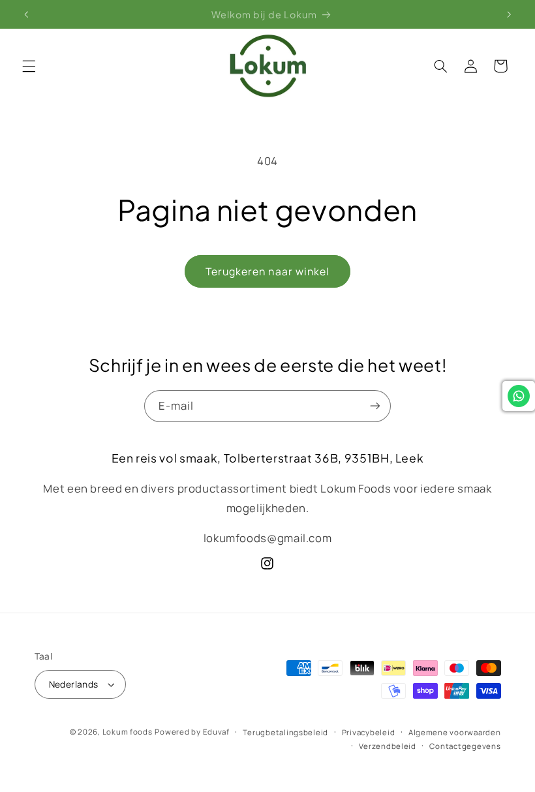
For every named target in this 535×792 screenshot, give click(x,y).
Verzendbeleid (387, 746)
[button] (29, 66)
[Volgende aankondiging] (509, 14)
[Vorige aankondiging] (26, 14)
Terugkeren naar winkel (267, 271)
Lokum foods (127, 732)
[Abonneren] (375, 406)
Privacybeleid (368, 732)
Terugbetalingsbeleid (285, 732)
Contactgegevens (464, 746)
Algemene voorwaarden (454, 732)
